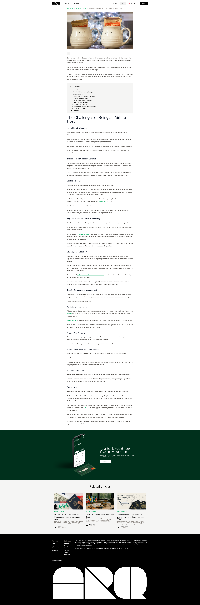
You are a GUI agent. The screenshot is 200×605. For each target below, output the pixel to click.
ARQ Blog (70, 8)
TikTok (66, 552)
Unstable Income (78, 94)
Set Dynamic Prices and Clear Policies (85, 106)
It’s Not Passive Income (79, 90)
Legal (53, 545)
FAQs (114, 3)
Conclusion (76, 110)
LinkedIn (66, 543)
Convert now (105, 461)
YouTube (66, 550)
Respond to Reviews (80, 108)
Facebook (67, 554)
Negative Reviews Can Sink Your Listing (84, 96)
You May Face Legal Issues (80, 98)
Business (76, 3)
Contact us (55, 550)
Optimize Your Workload (81, 102)
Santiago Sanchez (124, 526)
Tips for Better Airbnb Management (83, 100)
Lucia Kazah (92, 524)
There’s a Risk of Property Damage (83, 92)
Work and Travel (81, 8)
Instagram (67, 545)
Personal (66, 3)
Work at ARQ (55, 548)
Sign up (144, 3)
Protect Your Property (80, 104)
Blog (123, 3)
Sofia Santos (73, 52)
